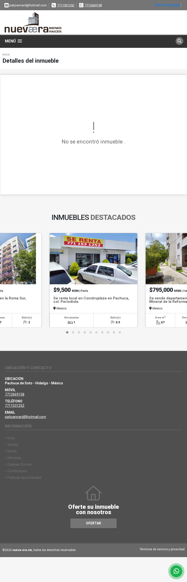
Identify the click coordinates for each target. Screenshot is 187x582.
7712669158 (93, 5)
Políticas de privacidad (24, 478)
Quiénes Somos (19, 464)
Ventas (12, 445)
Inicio (6, 54)
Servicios (14, 458)
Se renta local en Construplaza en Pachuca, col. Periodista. (91, 300)
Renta (12, 451)
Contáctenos (17, 471)
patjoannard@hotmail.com (25, 417)
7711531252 (65, 5)
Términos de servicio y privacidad (162, 549)
